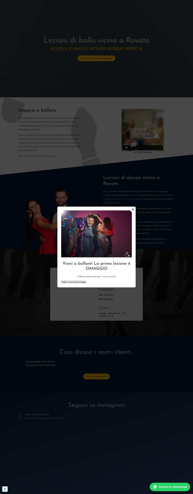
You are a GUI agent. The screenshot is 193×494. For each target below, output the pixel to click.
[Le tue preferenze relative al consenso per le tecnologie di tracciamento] (5, 489)
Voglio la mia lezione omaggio (73, 282)
